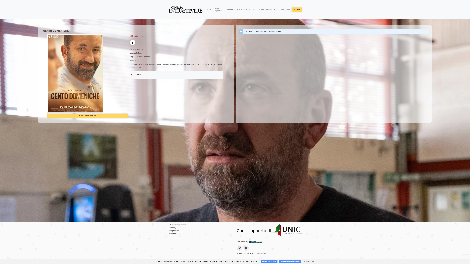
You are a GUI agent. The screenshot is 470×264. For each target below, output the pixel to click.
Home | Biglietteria (219, 9)
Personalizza (309, 262)
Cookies (173, 234)
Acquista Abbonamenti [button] (268, 9)
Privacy (173, 228)
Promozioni (285, 9)
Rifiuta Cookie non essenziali (290, 261)
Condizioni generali (178, 225)
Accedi (297, 9)
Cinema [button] (208, 9)
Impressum (174, 231)
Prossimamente (243, 9)
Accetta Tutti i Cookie (269, 261)
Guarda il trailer (88, 116)
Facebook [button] (229, 9)
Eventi (254, 9)
